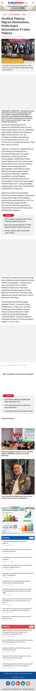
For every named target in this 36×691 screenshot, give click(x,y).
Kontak (22, 677)
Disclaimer (15, 677)
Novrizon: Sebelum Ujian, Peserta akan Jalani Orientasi (17, 232)
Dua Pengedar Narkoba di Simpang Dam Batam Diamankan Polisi (17, 401)
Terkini (7, 538)
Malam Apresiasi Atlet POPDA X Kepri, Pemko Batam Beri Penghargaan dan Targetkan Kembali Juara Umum (17, 600)
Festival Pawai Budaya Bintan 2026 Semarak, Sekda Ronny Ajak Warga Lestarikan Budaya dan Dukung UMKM (17, 591)
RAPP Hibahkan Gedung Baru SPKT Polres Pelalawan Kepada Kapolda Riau (18, 220)
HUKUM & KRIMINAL (14, 14)
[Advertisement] (18, 92)
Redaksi (15, 673)
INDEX (31, 537)
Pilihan (7, 626)
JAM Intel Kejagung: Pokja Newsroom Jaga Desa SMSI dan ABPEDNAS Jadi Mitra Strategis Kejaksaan (17, 453)
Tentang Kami (8, 673)
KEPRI (23, 14)
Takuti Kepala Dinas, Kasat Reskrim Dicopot (19, 411)
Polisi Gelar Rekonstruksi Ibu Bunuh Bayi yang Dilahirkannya (18, 406)
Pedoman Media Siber (25, 673)
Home (4, 14)
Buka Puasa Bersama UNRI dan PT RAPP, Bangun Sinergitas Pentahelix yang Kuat (18, 226)
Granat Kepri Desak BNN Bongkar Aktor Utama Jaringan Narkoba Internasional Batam (16, 497)
